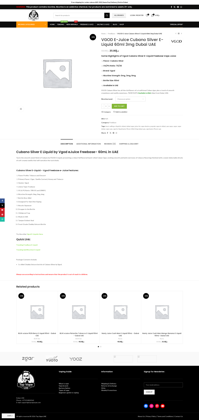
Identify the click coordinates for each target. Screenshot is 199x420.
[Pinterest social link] (178, 7)
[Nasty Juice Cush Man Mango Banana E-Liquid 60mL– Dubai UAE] (161, 311)
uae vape (169, 126)
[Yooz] (76, 359)
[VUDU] (123, 359)
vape (175, 126)
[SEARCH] (107, 15)
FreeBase (111, 34)
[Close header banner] (196, 2)
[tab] (67, 142)
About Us (141, 416)
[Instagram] (151, 406)
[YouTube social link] (2, 210)
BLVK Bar (37, 339)
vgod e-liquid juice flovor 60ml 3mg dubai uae (129, 129)
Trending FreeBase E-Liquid (27, 245)
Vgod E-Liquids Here (35, 234)
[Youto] (52, 359)
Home (103, 34)
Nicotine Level (106, 99)
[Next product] (181, 33)
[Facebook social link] (171, 7)
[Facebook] (146, 406)
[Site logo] (33, 15)
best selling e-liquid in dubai (116, 126)
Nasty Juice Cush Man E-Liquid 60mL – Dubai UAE (120, 334)
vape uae (109, 129)
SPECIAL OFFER (176, 24)
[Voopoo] (171, 359)
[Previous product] (175, 33)
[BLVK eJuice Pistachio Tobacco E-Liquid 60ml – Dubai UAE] (78, 311)
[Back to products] (178, 33)
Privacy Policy (151, 416)
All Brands (119, 15)
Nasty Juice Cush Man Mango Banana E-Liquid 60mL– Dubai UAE (161, 334)
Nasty (120, 339)
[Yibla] (99, 359)
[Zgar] (28, 359)
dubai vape (130, 126)
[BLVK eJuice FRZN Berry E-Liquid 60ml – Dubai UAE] (37, 311)
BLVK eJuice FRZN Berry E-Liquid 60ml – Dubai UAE (37, 334)
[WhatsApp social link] (181, 7)
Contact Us (178, 416)
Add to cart (119, 106)
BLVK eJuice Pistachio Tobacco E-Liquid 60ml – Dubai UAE (79, 334)
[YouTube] (163, 406)
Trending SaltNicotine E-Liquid (28, 250)
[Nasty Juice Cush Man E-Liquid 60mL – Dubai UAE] (120, 311)
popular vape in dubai (158, 126)
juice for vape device (142, 126)
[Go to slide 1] (98, 346)
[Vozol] (147, 359)
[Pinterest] (157, 406)
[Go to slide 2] (100, 346)
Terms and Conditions (165, 416)
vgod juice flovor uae (153, 129)
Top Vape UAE (41, 416)
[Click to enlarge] (21, 109)
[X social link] (174, 7)
